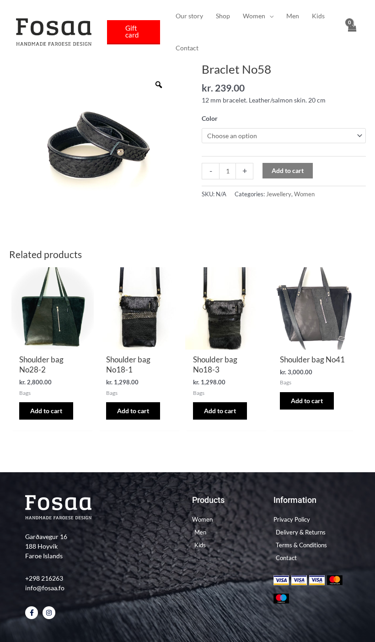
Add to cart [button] (46, 411)
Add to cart (288, 170)
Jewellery (278, 194)
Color (210, 118)
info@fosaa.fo (44, 588)
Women (304, 194)
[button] (133, 32)
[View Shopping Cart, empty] (352, 32)
